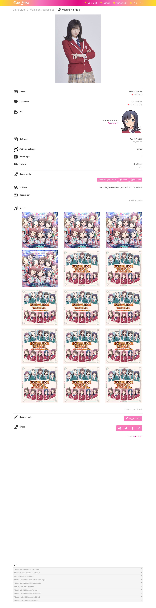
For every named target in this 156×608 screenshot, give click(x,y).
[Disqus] (78, 474)
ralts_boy (137, 436)
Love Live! (19, 9)
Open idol (112, 123)
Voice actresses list (42, 9)
